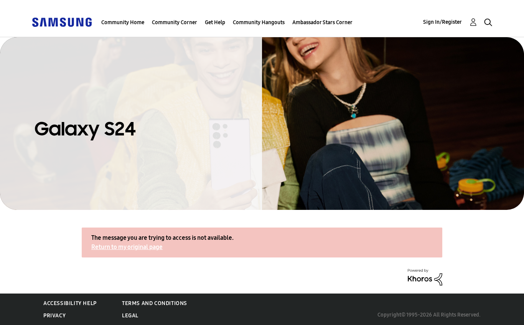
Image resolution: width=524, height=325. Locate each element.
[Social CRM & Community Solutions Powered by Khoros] (425, 276)
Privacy (54, 315)
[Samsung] (62, 21)
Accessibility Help (70, 303)
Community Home (122, 22)
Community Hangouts (259, 22)
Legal (130, 315)
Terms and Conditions (154, 303)
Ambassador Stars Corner (322, 22)
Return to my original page (127, 247)
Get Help (215, 22)
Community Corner (174, 22)
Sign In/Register (442, 22)
